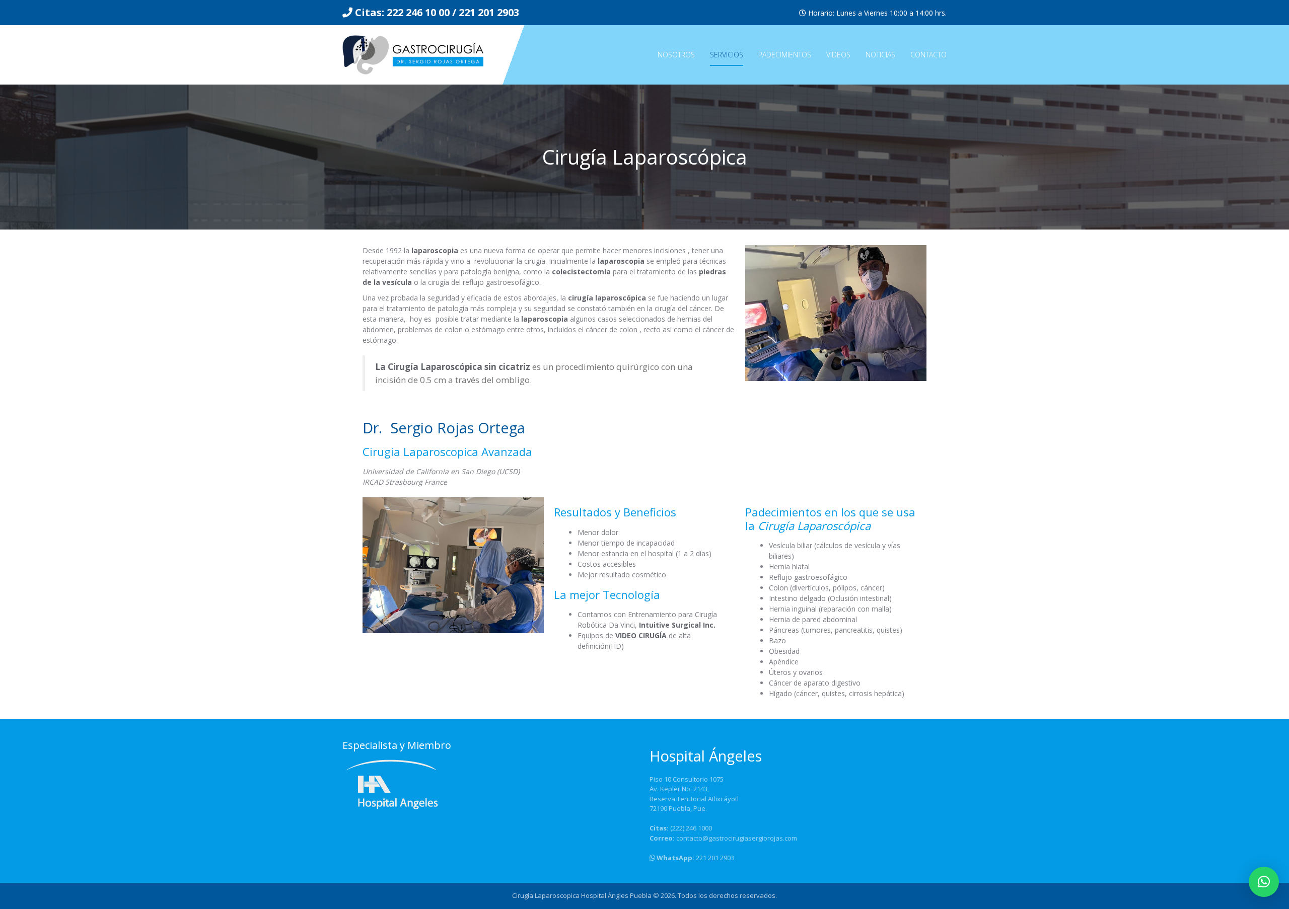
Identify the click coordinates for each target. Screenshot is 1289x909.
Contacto (928, 54)
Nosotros (676, 54)
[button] (1264, 882)
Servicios (726, 54)
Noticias (880, 54)
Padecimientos (784, 54)
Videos (838, 54)
